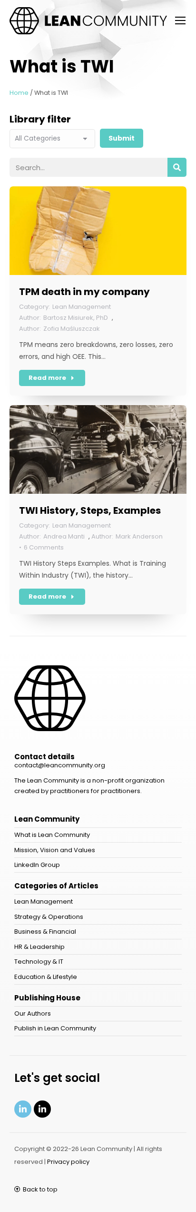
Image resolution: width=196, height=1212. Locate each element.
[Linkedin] (22, 1109)
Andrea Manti (64, 536)
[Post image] (98, 230)
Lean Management (81, 306)
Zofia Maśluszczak (71, 328)
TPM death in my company (84, 291)
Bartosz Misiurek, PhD (75, 317)
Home (19, 93)
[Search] (176, 167)
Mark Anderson (139, 536)
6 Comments (44, 547)
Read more (47, 377)
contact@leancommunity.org (59, 765)
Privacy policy (68, 1161)
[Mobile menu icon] (180, 20)
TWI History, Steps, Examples (90, 510)
